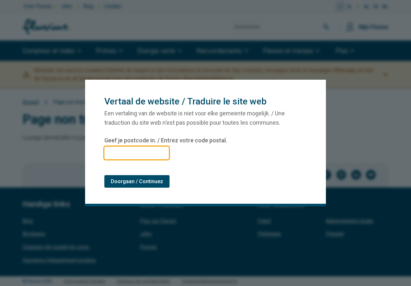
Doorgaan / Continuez (137, 181)
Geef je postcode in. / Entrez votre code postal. (165, 140)
